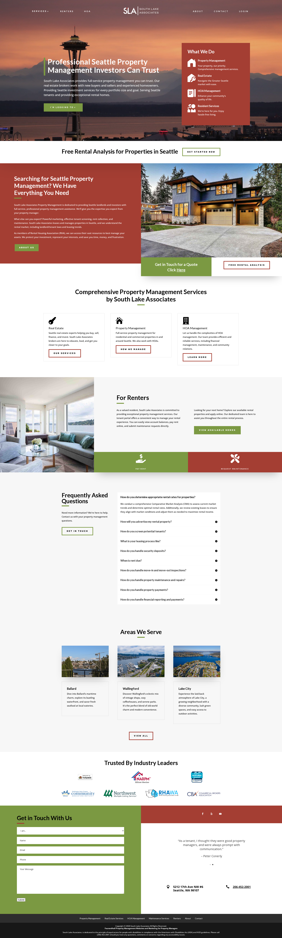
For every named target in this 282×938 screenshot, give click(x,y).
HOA (87, 11)
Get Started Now (201, 152)
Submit (21, 899)
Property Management (90, 918)
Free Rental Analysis (247, 265)
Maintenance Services (159, 918)
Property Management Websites (130, 928)
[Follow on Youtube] (220, 813)
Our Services (65, 353)
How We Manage (133, 349)
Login (244, 11)
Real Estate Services (114, 918)
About (198, 11)
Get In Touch (77, 531)
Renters (67, 11)
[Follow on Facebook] (203, 813)
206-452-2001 (242, 887)
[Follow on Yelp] (211, 813)
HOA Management (136, 918)
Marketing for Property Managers (162, 928)
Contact (221, 11)
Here (181, 269)
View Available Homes (217, 430)
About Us (26, 247)
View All (141, 736)
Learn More (197, 357)
